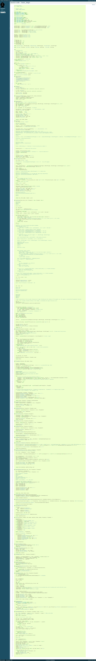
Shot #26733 (6, 0)
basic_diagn (11, 0)
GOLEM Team (53, 660)
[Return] (93, 4)
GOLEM (1, 0)
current (95, 0)
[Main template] (2, 660)
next (92, 0)
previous (89, 0)
